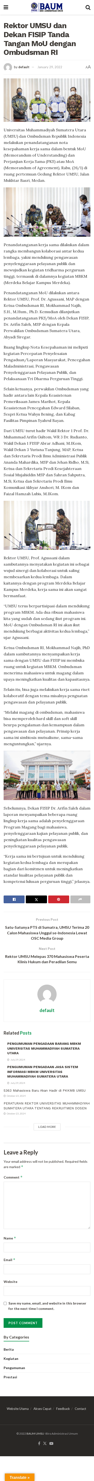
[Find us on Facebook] (39, 1443)
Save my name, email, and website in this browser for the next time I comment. (47, 1306)
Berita (9, 1349)
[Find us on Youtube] (51, 1443)
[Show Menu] (6, 7)
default (23, 67)
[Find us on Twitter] (45, 1443)
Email (9, 1259)
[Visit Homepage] (47, 7)
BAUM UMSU (35, 1433)
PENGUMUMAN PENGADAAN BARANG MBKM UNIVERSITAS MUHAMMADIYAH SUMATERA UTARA (44, 1048)
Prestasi (10, 1377)
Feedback (63, 1409)
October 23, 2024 (16, 1095)
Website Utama (18, 1409)
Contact (80, 1409)
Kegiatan (11, 1358)
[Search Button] (88, 7)
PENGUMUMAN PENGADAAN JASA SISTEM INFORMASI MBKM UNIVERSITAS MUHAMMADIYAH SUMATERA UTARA (42, 1071)
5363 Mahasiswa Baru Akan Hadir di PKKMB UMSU (45, 1090)
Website (10, 1282)
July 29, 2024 (17, 1059)
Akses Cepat (42, 1409)
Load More (47, 1126)
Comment (13, 1177)
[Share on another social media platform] (80, 899)
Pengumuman (14, 1368)
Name (10, 1238)
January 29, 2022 (49, 67)
